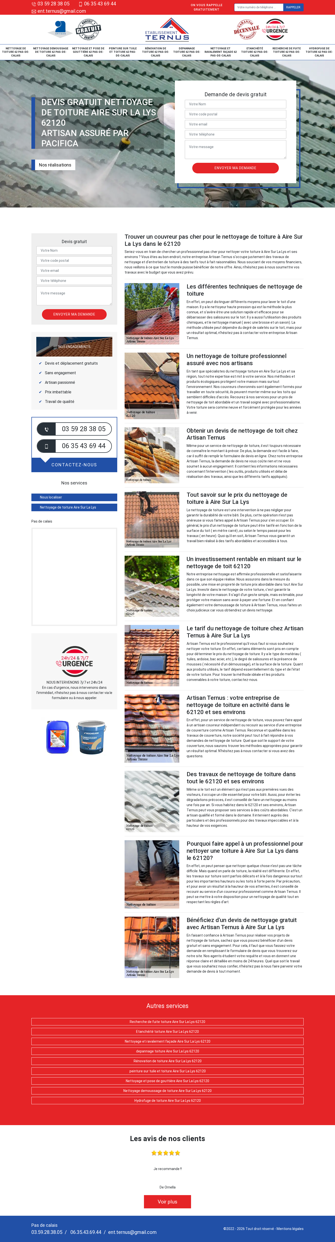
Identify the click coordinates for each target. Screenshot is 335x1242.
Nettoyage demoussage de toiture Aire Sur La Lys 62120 (167, 1091)
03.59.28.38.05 (46, 1232)
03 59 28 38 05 (53, 4)
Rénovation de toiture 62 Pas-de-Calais (155, 52)
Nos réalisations (55, 164)
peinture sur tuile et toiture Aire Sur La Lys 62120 (167, 1071)
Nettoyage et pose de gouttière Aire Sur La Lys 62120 (167, 1081)
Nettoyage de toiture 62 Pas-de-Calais (15, 52)
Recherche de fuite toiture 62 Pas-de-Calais (286, 52)
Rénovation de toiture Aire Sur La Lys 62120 (168, 1061)
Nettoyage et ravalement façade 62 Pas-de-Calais (221, 52)
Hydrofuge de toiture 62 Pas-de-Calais (319, 52)
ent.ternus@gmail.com (61, 11)
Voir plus (167, 1202)
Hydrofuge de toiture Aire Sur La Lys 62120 (167, 1101)
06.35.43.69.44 (85, 1232)
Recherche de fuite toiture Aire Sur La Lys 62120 (167, 1022)
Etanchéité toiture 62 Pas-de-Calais (254, 52)
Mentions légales (290, 1229)
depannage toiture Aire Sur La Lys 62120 (167, 1051)
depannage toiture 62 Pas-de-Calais (186, 52)
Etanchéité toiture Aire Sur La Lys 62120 (167, 1032)
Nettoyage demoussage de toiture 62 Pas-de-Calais (50, 52)
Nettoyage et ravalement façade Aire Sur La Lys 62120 (167, 1041)
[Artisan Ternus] (168, 29)
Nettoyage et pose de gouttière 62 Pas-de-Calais (88, 52)
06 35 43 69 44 (100, 4)
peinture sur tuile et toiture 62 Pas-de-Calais (123, 52)
